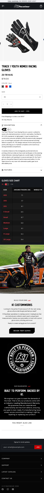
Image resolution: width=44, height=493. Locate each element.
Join (38, 447)
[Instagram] (8, 489)
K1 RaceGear (9, 486)
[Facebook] (3, 489)
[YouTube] (13, 489)
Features (8, 170)
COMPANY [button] (6, 459)
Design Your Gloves (21, 331)
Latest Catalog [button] (9, 472)
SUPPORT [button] (5, 465)
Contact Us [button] (7, 478)
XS (5, 97)
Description (9, 125)
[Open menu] (5, 5)
